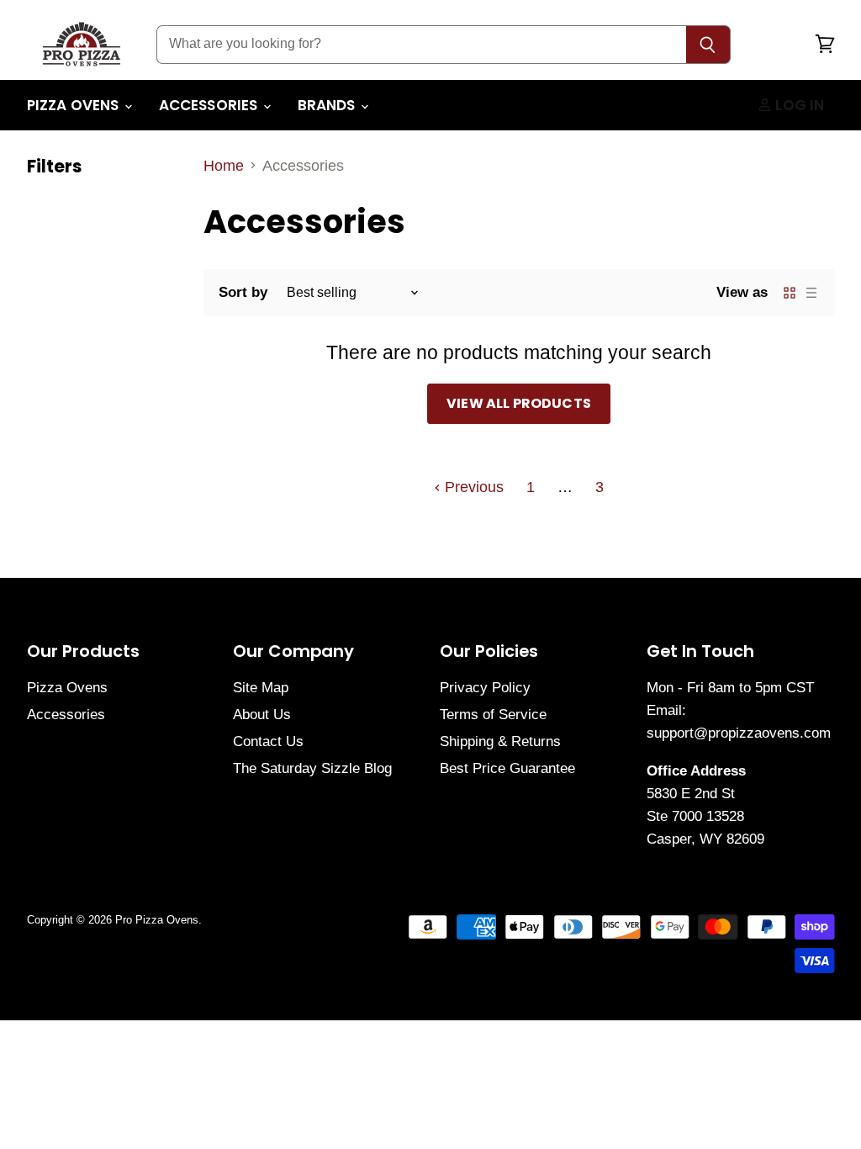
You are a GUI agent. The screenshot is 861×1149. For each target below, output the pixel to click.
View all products (518, 403)
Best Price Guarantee (507, 768)
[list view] (811, 292)
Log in (798, 105)
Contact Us (268, 741)
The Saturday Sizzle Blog (312, 768)
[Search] (708, 44)
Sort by (243, 292)
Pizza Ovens (75, 105)
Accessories (210, 105)
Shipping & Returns (500, 741)
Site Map (260, 688)
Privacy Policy (485, 688)
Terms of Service (493, 715)
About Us (262, 715)
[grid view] (789, 292)
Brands (328, 105)
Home (223, 165)
